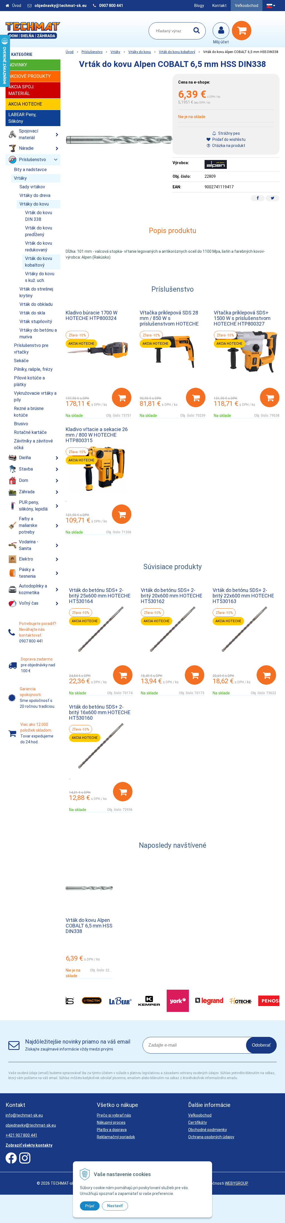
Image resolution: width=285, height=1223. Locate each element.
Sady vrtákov (32, 186)
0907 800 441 (111, 5)
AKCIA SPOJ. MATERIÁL (21, 90)
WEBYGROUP (236, 1183)
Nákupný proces (111, 1122)
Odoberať (261, 1045)
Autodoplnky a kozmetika (33, 589)
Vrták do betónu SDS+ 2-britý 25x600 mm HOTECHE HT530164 (100, 595)
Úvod (16, 5)
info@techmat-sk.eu (24, 1115)
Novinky (17, 64)
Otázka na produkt (228, 145)
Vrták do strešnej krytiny (36, 292)
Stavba (26, 469)
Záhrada (27, 491)
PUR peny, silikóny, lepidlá (33, 506)
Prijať (89, 1206)
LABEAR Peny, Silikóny (22, 118)
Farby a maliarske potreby (28, 525)
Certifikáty (197, 1122)
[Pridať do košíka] (121, 397)
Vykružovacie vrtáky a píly (35, 396)
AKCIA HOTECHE (25, 104)
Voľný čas (28, 603)
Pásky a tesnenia (27, 573)
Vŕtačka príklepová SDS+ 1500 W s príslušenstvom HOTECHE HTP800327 (242, 318)
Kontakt (219, 5)
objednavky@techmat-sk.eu (61, 5)
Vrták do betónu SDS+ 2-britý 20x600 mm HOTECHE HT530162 (171, 595)
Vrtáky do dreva (34, 195)
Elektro (26, 559)
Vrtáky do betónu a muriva (38, 333)
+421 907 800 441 (21, 1135)
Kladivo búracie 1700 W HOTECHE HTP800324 (91, 315)
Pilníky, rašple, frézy (33, 369)
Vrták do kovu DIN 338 (38, 216)
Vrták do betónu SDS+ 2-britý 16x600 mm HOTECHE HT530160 (100, 712)
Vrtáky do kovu (139, 52)
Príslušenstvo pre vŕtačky (31, 349)
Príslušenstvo (92, 52)
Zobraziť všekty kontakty (29, 1145)
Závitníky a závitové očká (33, 444)
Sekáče (21, 360)
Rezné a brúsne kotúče (29, 412)
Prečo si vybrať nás (114, 1115)
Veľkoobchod (246, 5)
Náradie (26, 148)
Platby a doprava (112, 1129)
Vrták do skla (32, 313)
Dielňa (25, 457)
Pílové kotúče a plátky (29, 381)
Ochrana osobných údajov (211, 1137)
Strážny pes (228, 133)
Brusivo (21, 423)
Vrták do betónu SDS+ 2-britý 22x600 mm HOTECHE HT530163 (243, 595)
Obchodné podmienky (207, 1129)
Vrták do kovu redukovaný (38, 246)
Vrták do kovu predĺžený (38, 231)
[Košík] (243, 30)
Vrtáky (115, 52)
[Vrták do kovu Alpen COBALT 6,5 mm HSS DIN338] (119, 140)
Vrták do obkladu (36, 304)
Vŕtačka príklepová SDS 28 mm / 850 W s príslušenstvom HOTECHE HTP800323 (169, 321)
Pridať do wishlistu (228, 139)
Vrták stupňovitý (35, 321)
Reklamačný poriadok (116, 1137)
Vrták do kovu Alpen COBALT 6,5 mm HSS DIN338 (89, 925)
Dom (23, 480)
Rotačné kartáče (30, 432)
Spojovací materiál (28, 134)
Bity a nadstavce (30, 169)
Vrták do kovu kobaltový (177, 52)
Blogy (199, 5)
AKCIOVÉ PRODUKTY (29, 76)
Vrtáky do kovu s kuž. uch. (39, 277)
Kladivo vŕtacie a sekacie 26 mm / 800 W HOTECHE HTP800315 (97, 434)
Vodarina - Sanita (28, 545)
